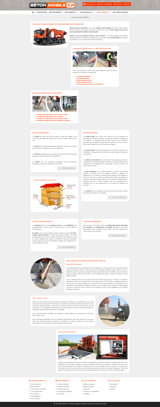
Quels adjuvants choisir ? (85, 80)
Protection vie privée (87, 404)
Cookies (97, 404)
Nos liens (103, 404)
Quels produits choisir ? (84, 82)
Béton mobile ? (56, 12)
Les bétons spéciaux (83, 78)
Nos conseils (102, 12)
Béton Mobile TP (64, 404)
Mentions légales (75, 404)
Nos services (70, 12)
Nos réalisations (120, 12)
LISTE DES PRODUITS (68, 168)
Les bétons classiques (84, 76)
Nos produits (86, 12)
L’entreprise (41, 12)
